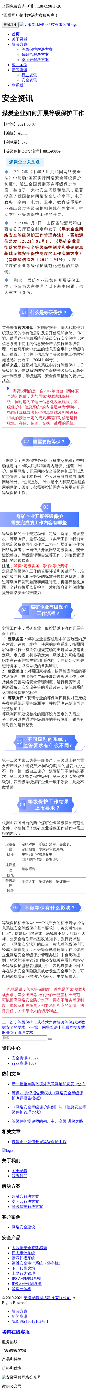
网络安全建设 (23, 1227)
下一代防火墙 (23, 1268)
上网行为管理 (23, 1273)
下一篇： (34, 1027)
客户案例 (19, 65)
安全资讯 (29, 80)
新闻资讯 (19, 70)
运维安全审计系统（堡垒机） (37, 1263)
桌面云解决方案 (35, 60)
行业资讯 (29, 75)
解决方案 (19, 44)
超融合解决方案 (35, 54)
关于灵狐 (19, 39)
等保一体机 (21, 1289)
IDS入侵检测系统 (27, 1284)
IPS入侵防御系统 (26, 1278)
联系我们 (19, 85)
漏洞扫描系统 (23, 1258)
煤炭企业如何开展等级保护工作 (39, 1142)
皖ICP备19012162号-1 (30, 1321)
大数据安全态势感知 (29, 1248)
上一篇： (10, 1022)
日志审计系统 (23, 1253)
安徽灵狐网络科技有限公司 (47, 1298)
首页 (16, 34)
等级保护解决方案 (37, 49)
